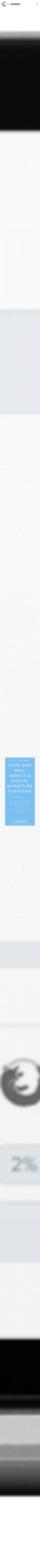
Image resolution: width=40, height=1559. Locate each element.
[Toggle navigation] (37, 4)
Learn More (20, 821)
